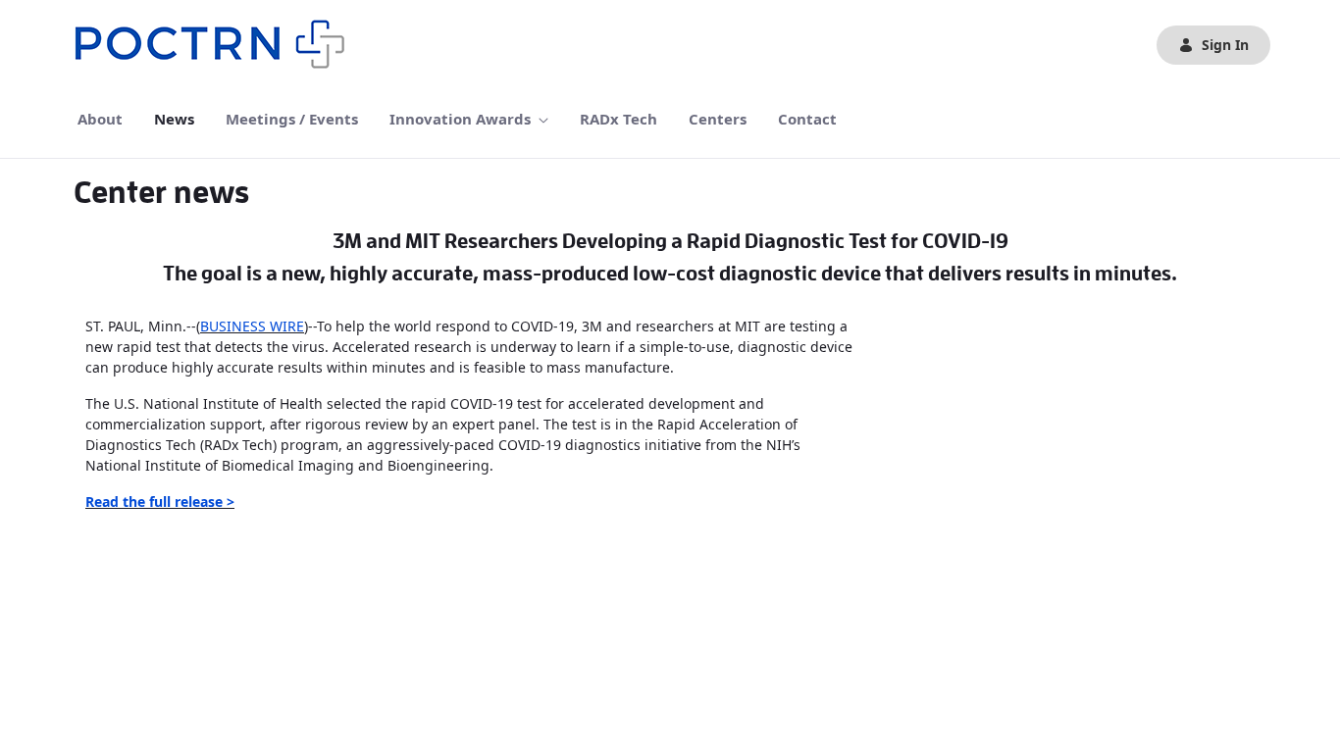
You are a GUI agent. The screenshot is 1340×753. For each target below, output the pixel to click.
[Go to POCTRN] (215, 45)
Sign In (1225, 44)
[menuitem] (100, 119)
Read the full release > (159, 501)
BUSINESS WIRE (252, 326)
